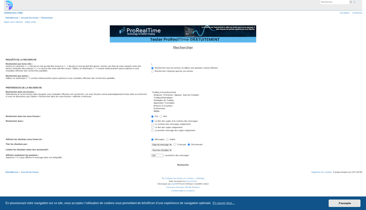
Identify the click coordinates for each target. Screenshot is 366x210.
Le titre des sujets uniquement (168, 127)
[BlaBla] (256, 111)
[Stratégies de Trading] (256, 100)
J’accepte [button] (344, 203)
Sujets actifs (30, 22)
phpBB (174, 184)
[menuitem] (20, 13)
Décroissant (196, 144)
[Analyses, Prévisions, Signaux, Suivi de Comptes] (256, 95)
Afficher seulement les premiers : (22, 155)
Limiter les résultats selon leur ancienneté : (27, 149)
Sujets (172, 139)
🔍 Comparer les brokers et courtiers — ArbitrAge (183, 178)
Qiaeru (197, 187)
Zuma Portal (191, 181)
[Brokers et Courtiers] (256, 106)
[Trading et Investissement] (256, 92)
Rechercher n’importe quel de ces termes (173, 71)
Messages (159, 139)
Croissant (181, 144)
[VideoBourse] (183, 5)
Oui (156, 116)
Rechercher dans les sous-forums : (23, 116)
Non (165, 116)
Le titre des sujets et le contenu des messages (176, 121)
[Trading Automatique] (256, 97)
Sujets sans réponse (13, 22)
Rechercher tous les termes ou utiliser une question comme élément (186, 68)
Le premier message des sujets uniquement (174, 130)
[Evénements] (256, 108)
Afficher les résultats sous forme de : (24, 139)
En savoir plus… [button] (224, 203)
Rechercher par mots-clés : (19, 64)
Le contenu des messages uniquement (172, 124)
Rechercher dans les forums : (20, 92)
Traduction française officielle (179, 187)
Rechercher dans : (15, 121)
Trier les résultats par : (17, 144)
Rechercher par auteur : (17, 76)
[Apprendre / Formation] (256, 103)
